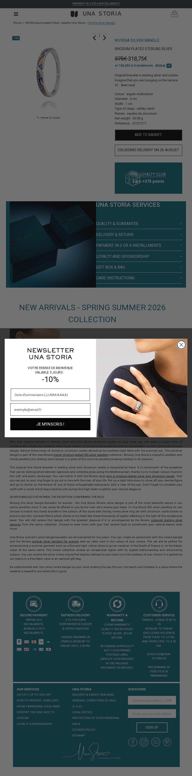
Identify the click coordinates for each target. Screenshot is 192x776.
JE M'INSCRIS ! (50, 424)
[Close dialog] (181, 345)
